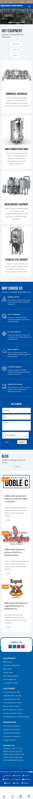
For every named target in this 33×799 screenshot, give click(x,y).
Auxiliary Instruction (9, 740)
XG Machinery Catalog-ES (11, 729)
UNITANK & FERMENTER (11, 665)
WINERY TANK (8, 672)
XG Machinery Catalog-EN (11, 726)
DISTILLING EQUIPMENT (11, 676)
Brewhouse (16, 44)
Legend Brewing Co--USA (11, 699)
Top (29, 798)
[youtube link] (18, 646)
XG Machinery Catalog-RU (11, 736)
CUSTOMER (9, 688)
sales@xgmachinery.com (15, 760)
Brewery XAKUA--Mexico (11, 706)
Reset (22, 442)
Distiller (14, 55)
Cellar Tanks (16, 49)
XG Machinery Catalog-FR (11, 733)
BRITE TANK (7, 669)
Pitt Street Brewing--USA (11, 692)
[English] (28, 2)
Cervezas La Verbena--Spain (12, 713)
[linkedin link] (14, 646)
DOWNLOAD (9, 722)
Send (7, 442)
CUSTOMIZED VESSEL (10, 683)
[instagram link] (23, 646)
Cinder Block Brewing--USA (12, 696)
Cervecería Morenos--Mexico (12, 703)
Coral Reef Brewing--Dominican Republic (16, 717)
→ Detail (16, 466)
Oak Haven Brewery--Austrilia (13, 710)
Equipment (9, 658)
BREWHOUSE (7, 662)
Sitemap (26, 772)
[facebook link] (10, 646)
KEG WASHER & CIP (9, 679)
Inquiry (21, 798)
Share (4, 798)
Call (12, 798)
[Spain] (21, 2)
